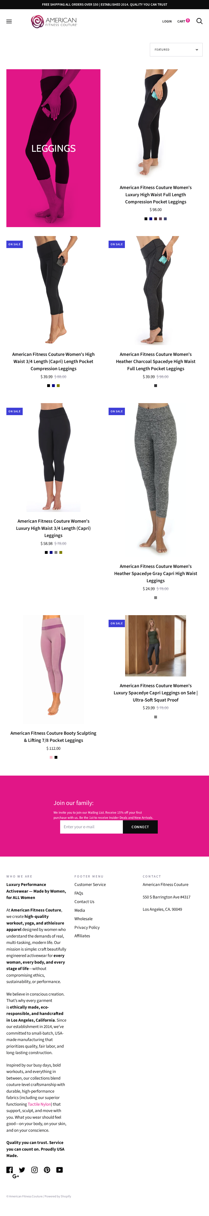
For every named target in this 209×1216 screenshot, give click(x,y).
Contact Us (84, 902)
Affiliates (82, 936)
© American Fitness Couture (24, 1196)
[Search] (199, 21)
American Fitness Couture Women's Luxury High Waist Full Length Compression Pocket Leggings (156, 194)
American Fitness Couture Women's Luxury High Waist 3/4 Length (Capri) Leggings (53, 528)
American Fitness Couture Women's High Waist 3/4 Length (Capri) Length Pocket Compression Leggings (53, 361)
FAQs (78, 893)
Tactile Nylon (39, 1104)
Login (167, 21)
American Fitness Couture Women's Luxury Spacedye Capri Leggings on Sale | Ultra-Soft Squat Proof (156, 692)
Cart (183, 21)
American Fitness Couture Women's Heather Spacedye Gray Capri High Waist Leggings (155, 573)
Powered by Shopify (58, 1196)
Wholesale (83, 919)
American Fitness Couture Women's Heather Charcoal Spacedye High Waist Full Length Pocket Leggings (155, 361)
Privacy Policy (87, 928)
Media (79, 910)
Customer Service (90, 885)
